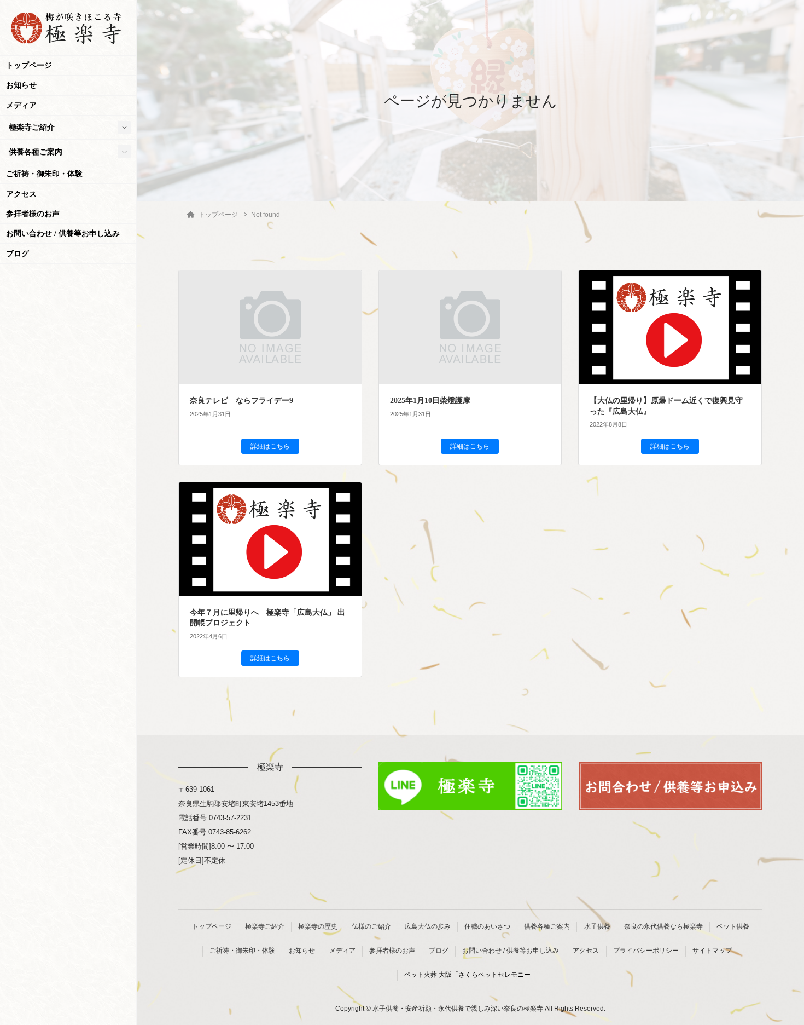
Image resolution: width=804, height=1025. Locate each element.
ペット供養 (732, 926)
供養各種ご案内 (35, 152)
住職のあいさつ (487, 926)
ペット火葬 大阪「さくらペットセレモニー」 (470, 974)
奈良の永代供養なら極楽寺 (663, 926)
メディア (21, 105)
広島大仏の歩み (428, 926)
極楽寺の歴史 (317, 926)
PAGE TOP (774, 984)
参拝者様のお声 (33, 214)
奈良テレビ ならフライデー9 (241, 400)
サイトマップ (712, 950)
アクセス (21, 194)
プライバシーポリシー (646, 950)
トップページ (29, 65)
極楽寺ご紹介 (32, 127)
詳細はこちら (270, 446)
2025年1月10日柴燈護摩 (430, 400)
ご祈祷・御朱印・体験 (44, 174)
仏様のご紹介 (371, 926)
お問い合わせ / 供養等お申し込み (63, 233)
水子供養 (597, 926)
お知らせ (21, 85)
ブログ (17, 254)
